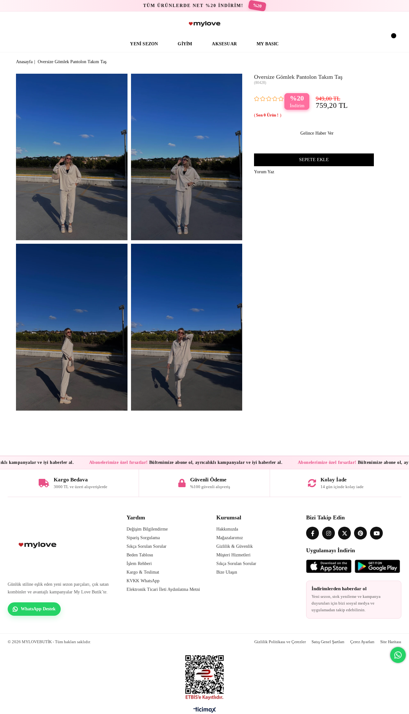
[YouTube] (376, 533)
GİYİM (185, 43)
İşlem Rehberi (139, 563)
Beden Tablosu (140, 555)
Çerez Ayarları (362, 641)
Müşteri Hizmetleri (233, 555)
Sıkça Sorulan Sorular (146, 546)
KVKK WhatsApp (143, 580)
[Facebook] (312, 533)
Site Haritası (390, 641)
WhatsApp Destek (38, 608)
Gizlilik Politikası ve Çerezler (280, 641)
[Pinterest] (360, 533)
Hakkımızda (227, 529)
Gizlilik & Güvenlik (234, 546)
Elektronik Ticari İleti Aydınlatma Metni (163, 589)
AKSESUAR (224, 43)
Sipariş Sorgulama (143, 537)
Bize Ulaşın (226, 572)
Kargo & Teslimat (143, 572)
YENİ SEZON (144, 43)
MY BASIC (268, 43)
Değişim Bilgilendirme (147, 529)
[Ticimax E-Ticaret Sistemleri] (204, 711)
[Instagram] (328, 533)
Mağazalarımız (229, 537)
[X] (344, 533)
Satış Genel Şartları (328, 641)
